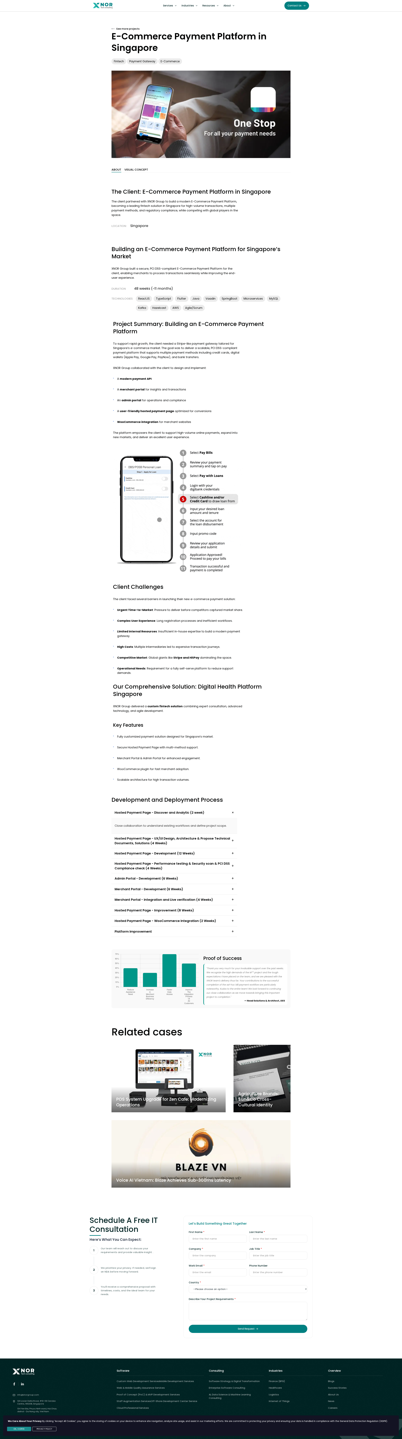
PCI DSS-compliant (224, 348)
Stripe (181, 344)
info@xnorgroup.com (28, 1394)
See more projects (128, 29)
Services (168, 5)
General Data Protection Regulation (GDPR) (363, 1421)
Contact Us (295, 5)
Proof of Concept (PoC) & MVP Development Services (148, 1394)
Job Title (254, 1249)
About (227, 5)
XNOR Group (121, 368)
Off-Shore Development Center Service (174, 1401)
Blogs (331, 1381)
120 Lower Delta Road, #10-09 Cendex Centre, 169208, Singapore (36, 1402)
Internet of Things (279, 1401)
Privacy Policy (44, 1429)
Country (194, 1282)
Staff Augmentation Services (134, 1401)
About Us (333, 1394)
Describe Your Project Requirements (211, 1299)
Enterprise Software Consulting (227, 1387)
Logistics (274, 1394)
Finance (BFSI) (277, 1381)
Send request (246, 1328)
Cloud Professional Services (133, 1407)
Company (195, 1249)
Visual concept (136, 170)
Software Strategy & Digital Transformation (234, 1381)
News (331, 1401)
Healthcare (275, 1387)
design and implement (190, 368)
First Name (196, 1232)
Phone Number (258, 1265)
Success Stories (337, 1387)
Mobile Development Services (176, 1381)
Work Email (196, 1265)
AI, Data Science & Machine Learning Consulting (230, 1396)
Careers (332, 1407)
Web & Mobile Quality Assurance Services (141, 1387)
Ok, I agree (19, 1429)
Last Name (256, 1232)
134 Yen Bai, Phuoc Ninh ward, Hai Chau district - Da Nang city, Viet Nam (37, 1410)
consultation (217, 706)
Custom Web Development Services (138, 1381)
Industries (188, 5)
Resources (208, 5)
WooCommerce (129, 422)
